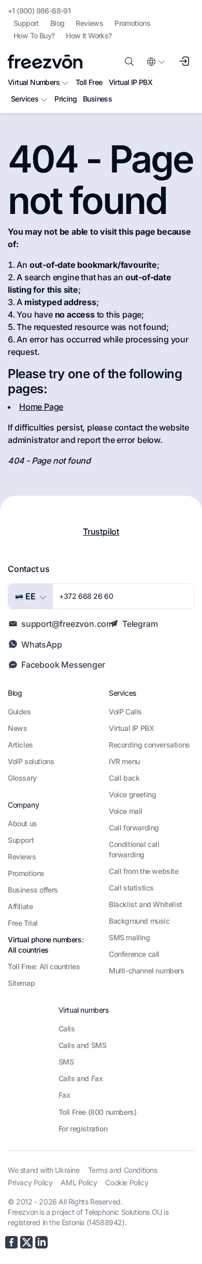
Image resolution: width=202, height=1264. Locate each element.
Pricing (65, 98)
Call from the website (144, 871)
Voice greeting (132, 794)
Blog (57, 23)
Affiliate (20, 906)
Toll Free (89, 82)
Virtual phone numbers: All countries (45, 944)
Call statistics (131, 887)
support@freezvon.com (67, 624)
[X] (26, 1242)
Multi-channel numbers (146, 970)
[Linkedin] (41, 1242)
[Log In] (184, 61)
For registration (83, 1128)
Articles (20, 744)
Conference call (134, 954)
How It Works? (88, 35)
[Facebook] (11, 1242)
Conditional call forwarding (134, 849)
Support (26, 23)
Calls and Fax (81, 1078)
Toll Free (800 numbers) (98, 1112)
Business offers (33, 889)
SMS (66, 1061)
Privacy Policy (30, 1182)
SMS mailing (129, 937)
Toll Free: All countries (44, 966)
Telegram (139, 624)
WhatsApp (41, 644)
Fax (64, 1094)
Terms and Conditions (122, 1170)
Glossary (22, 777)
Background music (139, 920)
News (17, 728)
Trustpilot (101, 531)
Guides (19, 711)
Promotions (132, 23)
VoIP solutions (31, 761)
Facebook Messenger (63, 664)
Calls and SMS (83, 1045)
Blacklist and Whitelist (145, 904)
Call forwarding (134, 827)
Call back (124, 777)
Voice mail (125, 811)
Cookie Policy (126, 1182)
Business (97, 98)
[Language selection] (155, 61)
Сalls (67, 1028)
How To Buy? (33, 35)
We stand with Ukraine (44, 1170)
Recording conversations (149, 744)
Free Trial (23, 922)
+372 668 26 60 (86, 596)
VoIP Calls (125, 711)
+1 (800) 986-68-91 (39, 10)
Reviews (89, 23)
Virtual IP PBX (131, 82)
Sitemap (21, 983)
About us (22, 823)
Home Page (41, 406)
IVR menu (124, 761)
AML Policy (79, 1182)
